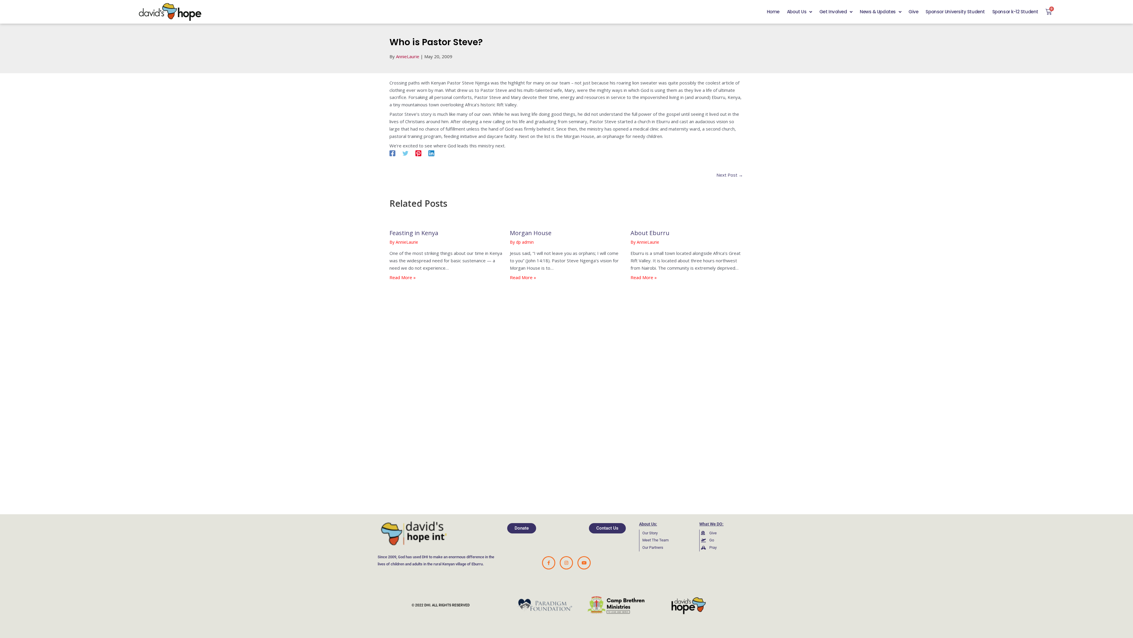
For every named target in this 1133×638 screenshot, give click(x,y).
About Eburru (650, 233)
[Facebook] (392, 153)
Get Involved (833, 12)
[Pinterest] (418, 153)
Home (773, 12)
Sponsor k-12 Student (1015, 12)
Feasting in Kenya (413, 233)
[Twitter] (405, 153)
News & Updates (878, 12)
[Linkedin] (431, 153)
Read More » (402, 277)
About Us (796, 12)
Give (913, 12)
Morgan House (530, 233)
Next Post (729, 175)
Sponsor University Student (955, 12)
